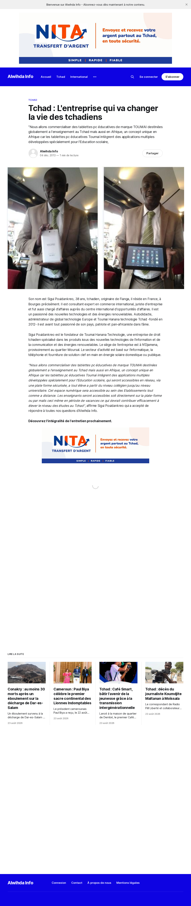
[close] (187, 4)
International (79, 77)
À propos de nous (99, 882)
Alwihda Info (20, 76)
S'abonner (172, 77)
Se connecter (149, 77)
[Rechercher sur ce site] (132, 77)
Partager (152, 153)
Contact (76, 882)
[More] (95, 77)
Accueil (46, 77)
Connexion (59, 882)
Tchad (60, 77)
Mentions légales (128, 882)
